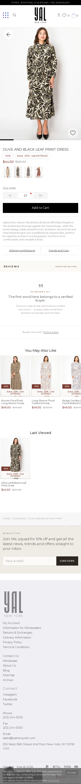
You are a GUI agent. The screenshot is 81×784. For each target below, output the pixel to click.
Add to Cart (40, 208)
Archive (8, 680)
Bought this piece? (40, 332)
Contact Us (11, 656)
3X (40, 195)
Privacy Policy (12, 642)
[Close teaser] (7, 779)
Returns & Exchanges (17, 632)
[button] (3, 781)
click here (54, 780)
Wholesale (10, 661)
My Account (11, 623)
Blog (6, 670)
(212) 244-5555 (13, 717)
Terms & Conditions (16, 647)
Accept (71, 772)
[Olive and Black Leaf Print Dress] (40, 83)
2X (25, 195)
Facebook (10, 699)
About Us (9, 665)
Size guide (9, 187)
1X (10, 195)
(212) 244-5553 (13, 727)
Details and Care (59, 250)
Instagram (10, 694)
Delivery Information (17, 637)
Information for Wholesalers (22, 628)
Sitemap (9, 675)
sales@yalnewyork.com (19, 738)
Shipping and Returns (22, 250)
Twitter (7, 704)
